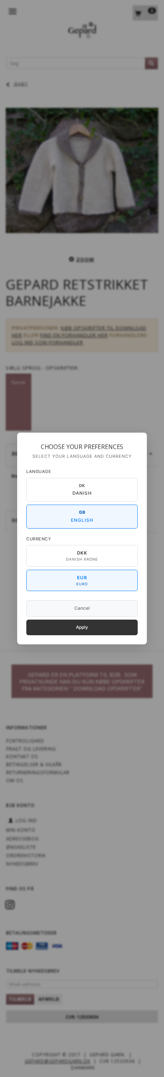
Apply (82, 627)
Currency (38, 539)
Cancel (82, 608)
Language (38, 471)
